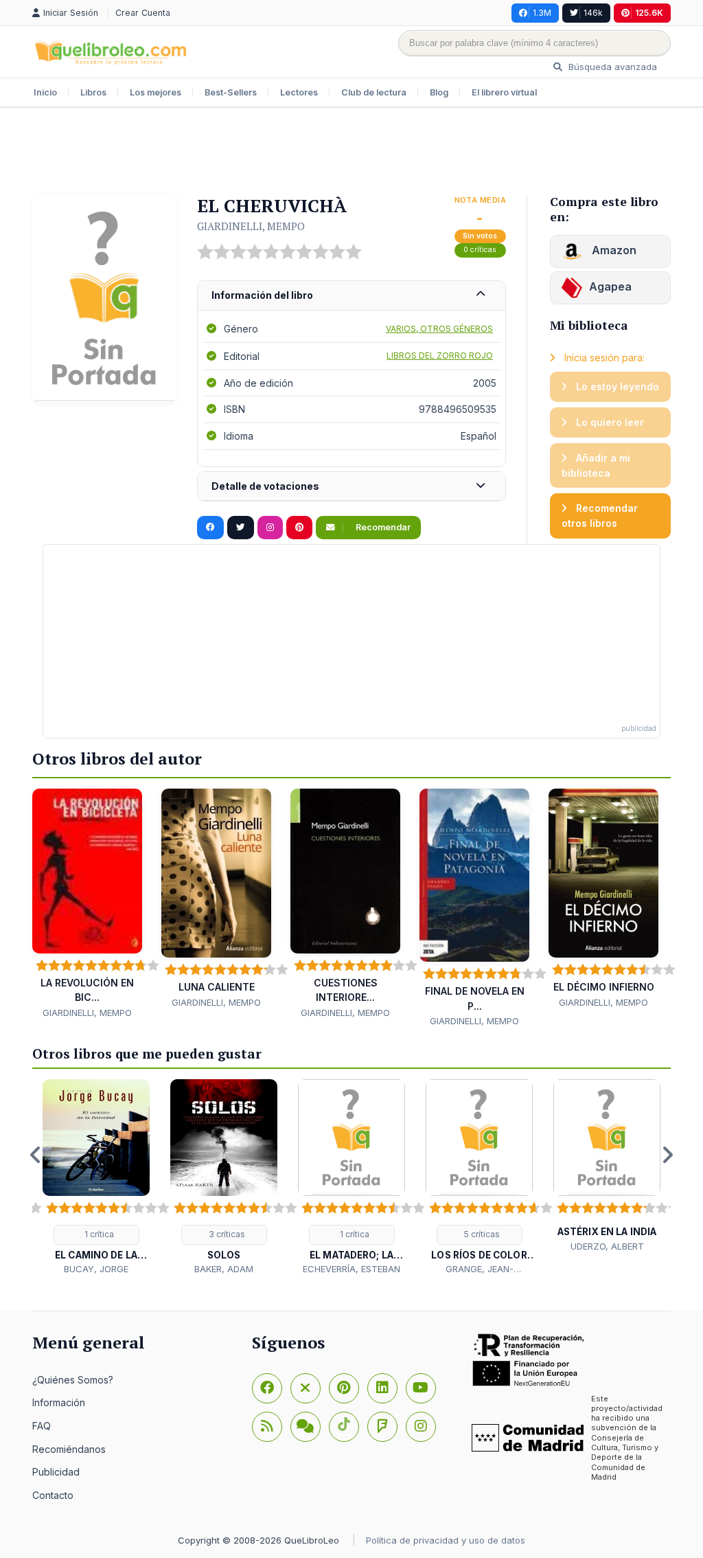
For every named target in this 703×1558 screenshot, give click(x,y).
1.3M (542, 13)
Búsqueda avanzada (611, 66)
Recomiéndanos (69, 1449)
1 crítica (98, 1234)
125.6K (649, 13)
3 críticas (226, 1234)
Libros (93, 92)
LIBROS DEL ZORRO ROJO (440, 355)
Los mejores (155, 92)
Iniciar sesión (72, 13)
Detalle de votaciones (265, 486)
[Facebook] (267, 1388)
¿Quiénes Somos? (72, 1380)
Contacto (52, 1495)
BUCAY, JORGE (96, 1268)
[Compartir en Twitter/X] (240, 527)
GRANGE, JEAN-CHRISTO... (480, 1269)
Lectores (299, 92)
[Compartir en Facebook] (210, 527)
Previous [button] (36, 1154)
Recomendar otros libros (600, 515)
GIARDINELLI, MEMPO (251, 226)
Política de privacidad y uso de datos (445, 1540)
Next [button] (667, 1154)
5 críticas (481, 1234)
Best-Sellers (231, 92)
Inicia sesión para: (603, 357)
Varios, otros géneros (439, 329)
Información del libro (262, 295)
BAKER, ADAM (223, 1268)
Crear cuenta (142, 13)
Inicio (45, 92)
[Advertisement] (351, 152)
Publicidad (56, 1472)
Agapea (610, 286)
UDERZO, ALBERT (607, 1246)
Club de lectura (373, 92)
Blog (439, 92)
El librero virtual (504, 92)
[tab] (351, 296)
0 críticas (479, 249)
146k (593, 13)
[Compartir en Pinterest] (299, 527)
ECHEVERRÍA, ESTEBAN (351, 1268)
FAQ (41, 1426)
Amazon (612, 250)
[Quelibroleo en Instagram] (270, 527)
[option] (96, 1177)
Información (58, 1402)
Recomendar (382, 527)
